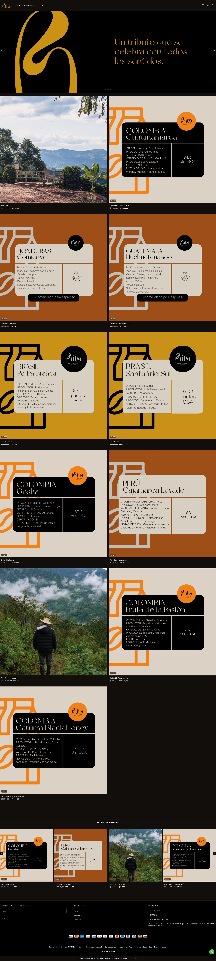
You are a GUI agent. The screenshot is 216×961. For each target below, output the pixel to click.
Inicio (18, 5)
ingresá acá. (143, 947)
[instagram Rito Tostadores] (4, 919)
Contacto (41, 5)
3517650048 (152, 915)
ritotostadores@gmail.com (157, 919)
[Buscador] (203, 5)
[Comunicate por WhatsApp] (211, 951)
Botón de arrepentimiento (158, 947)
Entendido (135, 958)
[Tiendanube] (108, 952)
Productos (28, 5)
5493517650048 (153, 911)
